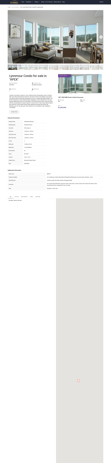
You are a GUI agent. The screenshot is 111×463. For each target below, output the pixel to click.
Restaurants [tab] (24, 196)
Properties (28, 1)
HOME (9, 7)
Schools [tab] (17, 196)
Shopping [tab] (37, 196)
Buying (36, 1)
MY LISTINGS (15, 7)
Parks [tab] (31, 196)
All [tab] (10, 196)
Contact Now (14, 111)
